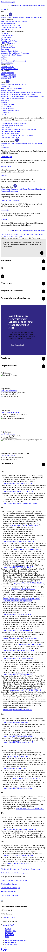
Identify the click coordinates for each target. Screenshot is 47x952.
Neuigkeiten (5, 147)
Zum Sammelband (17, 345)
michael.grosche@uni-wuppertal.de (15, 414)
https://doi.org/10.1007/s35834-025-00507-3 (18, 541)
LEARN (4, 57)
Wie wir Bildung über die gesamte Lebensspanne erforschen (21, 17)
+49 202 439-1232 (9, 416)
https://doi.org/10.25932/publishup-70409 (17, 483)
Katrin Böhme (9, 391)
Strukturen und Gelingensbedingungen (14, 21)
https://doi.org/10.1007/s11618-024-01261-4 (18, 614)
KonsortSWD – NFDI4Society (11, 55)
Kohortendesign (6, 37)
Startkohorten (5, 39)
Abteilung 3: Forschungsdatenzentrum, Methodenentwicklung (22, 96)
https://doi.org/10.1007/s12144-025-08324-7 (18, 658)
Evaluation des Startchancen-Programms (15, 53)
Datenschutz (9, 935)
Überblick (4, 33)
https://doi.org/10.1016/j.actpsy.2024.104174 (18, 742)
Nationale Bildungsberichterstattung (13, 61)
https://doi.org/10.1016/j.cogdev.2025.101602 (19, 650)
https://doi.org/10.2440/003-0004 (18, 756)
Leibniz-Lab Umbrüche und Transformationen (17, 135)
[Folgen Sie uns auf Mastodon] (6, 950)
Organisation (5, 86)
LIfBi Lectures (6, 112)
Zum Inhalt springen (8, 2)
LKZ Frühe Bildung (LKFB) (11, 131)
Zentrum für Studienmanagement (12, 98)
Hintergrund (6, 283)
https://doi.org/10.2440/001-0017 (29, 644)
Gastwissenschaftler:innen (10, 110)
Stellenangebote (10, 931)
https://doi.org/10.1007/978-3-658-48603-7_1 (18, 567)
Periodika (4, 176)
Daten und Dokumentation (10, 200)
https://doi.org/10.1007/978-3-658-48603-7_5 (25, 690)
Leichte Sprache (10, 942)
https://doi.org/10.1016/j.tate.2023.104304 (17, 788)
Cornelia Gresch (8, 434)
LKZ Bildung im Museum (10, 133)
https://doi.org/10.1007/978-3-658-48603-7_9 (28, 583)
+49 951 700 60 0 (9, 918)
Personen (18, 5)
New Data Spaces (7, 63)
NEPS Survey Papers (8, 75)
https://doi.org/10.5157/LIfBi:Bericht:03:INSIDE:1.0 (21, 829)
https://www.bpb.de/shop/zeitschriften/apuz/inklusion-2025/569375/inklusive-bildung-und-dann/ (21, 600)
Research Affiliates (7, 108)
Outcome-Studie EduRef (9, 51)
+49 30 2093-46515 (10, 438)
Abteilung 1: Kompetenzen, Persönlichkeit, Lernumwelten (21, 92)
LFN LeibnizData (7, 127)
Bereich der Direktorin (8, 90)
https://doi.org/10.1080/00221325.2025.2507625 (20, 639)
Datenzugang (5, 210)
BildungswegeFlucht (8, 47)
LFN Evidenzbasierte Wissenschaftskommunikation (19, 129)
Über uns (4, 114)
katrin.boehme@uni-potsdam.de (14, 393)
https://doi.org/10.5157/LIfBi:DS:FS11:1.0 (17, 710)
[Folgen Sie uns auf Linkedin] (1, 950)
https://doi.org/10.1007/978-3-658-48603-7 (27, 549)
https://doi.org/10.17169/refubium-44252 (17, 722)
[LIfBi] (3, 9)
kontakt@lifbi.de (8, 925)
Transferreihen (6, 79)
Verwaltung (5, 100)
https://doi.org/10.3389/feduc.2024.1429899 (18, 736)
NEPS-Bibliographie (8, 43)
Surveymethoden (7, 29)
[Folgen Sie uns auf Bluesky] (4, 950)
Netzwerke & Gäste (8, 104)
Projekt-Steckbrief (9, 365)
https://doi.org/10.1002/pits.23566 (23, 589)
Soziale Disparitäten (8, 23)
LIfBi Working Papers (8, 77)
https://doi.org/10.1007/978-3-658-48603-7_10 (26, 526)
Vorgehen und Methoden (12, 291)
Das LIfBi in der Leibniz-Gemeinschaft (14, 124)
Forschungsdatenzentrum (9, 191)
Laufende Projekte (7, 67)
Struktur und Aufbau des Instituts (12, 88)
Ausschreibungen (11, 944)
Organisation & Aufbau (9, 41)
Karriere (34, 5)
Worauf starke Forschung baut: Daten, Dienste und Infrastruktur (23, 189)
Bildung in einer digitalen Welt (11, 27)
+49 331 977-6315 (9, 395)
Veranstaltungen (6, 157)
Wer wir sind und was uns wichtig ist (13, 84)
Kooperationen (6, 106)
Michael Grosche (10, 412)
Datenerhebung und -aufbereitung (16, 298)
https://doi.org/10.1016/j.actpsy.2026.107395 (18, 491)
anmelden (40, 5)
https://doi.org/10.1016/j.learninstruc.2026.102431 (20, 503)
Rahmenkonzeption (7, 35)
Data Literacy (5, 49)
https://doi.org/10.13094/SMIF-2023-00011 (26, 778)
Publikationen (26, 5)
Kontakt (12, 5)
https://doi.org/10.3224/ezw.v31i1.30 (19, 863)
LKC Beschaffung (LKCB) (10, 137)
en (44, 5)
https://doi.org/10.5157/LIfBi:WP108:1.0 (30, 809)
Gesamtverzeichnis (7, 73)
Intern (7, 937)
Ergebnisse (5, 358)
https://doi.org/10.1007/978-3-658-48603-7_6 (18, 674)
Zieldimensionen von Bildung (11, 25)
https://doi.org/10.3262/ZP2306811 (15, 768)
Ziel (2, 268)
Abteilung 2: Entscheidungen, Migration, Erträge (18, 94)
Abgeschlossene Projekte (9, 69)
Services (4, 219)
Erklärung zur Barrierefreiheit (15, 940)
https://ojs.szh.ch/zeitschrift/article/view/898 (18, 855)
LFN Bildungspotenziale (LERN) (12, 126)
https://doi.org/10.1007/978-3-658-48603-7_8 (18, 630)
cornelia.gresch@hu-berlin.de (13, 436)
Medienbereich (6, 166)
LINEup (4, 59)
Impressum (9, 933)
